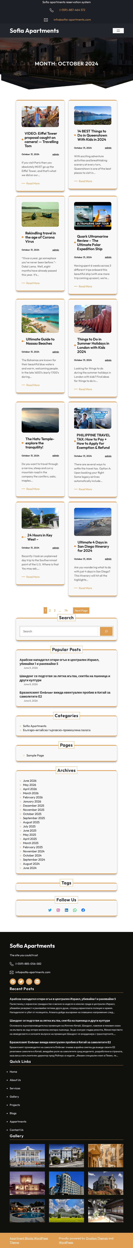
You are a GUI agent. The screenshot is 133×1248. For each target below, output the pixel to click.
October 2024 (32, 855)
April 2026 (30, 789)
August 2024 (31, 863)
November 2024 (34, 851)
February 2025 (33, 847)
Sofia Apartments (34, 30)
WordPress (66, 1242)
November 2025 (33, 809)
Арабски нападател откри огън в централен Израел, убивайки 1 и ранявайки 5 (59, 662)
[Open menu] (118, 30)
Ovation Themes (97, 1238)
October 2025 (32, 814)
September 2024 (34, 859)
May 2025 (29, 834)
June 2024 (30, 868)
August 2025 (31, 822)
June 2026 (30, 780)
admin (55, 154)
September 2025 (34, 818)
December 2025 (33, 805)
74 (66, 610)
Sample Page (35, 755)
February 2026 (33, 797)
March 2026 (31, 793)
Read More (33, 183)
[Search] (106, 631)
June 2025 (29, 830)
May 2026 (29, 785)
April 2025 (30, 839)
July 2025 (29, 826)
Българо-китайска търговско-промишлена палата (56, 730)
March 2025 (30, 843)
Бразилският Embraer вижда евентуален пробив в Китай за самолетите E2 (65, 694)
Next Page (81, 610)
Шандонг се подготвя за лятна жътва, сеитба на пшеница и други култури (65, 678)
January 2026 (32, 801)
